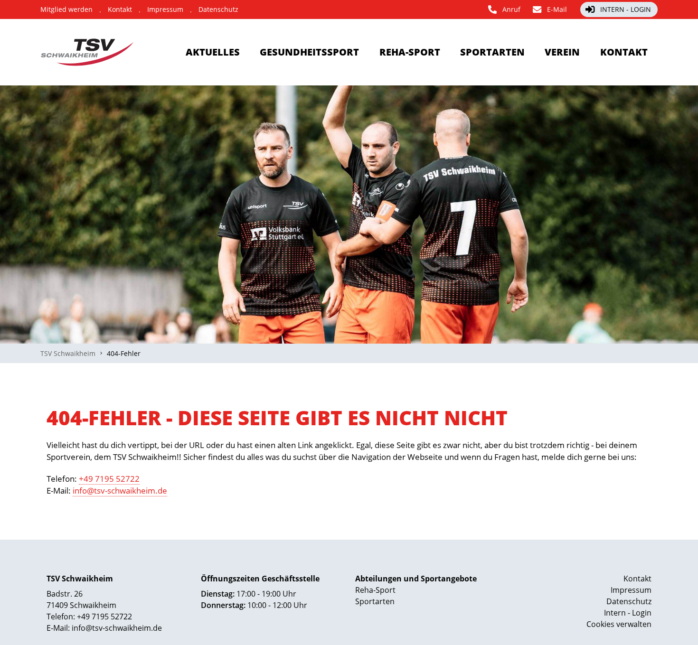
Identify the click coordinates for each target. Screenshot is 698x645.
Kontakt (637, 578)
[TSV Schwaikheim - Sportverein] (88, 52)
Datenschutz (628, 601)
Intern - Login (627, 613)
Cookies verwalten (618, 624)
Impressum (631, 590)
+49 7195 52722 (109, 478)
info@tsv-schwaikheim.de (120, 490)
